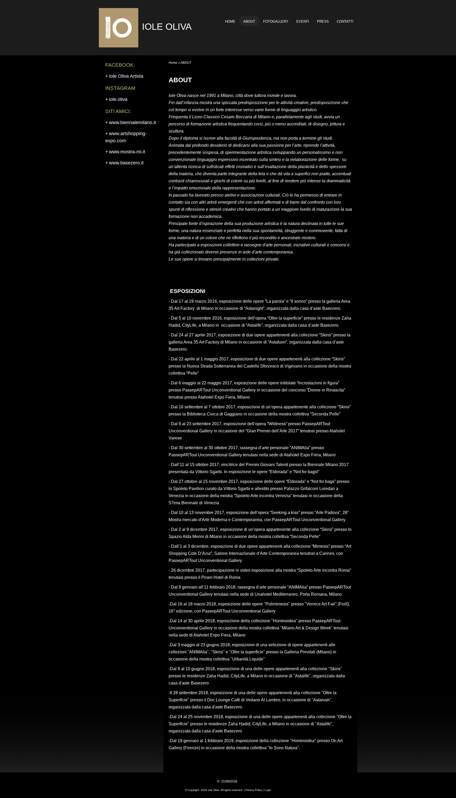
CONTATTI (345, 21)
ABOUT (249, 21)
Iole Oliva (167, 26)
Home (230, 21)
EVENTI (302, 21)
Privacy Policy (253, 790)
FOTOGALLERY (275, 21)
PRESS (323, 21)
